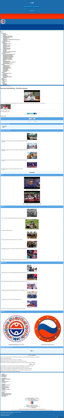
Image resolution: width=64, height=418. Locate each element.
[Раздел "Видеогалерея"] (62, 175)
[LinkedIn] (36, 113)
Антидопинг (5, 49)
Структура (4, 44)
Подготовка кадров (6, 37)
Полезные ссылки (6, 62)
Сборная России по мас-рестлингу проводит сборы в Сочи (11, 299)
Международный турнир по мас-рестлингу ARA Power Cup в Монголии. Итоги (14, 248)
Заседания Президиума (6, 389)
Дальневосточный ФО (6, 65)
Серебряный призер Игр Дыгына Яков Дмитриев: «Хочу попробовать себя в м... (14, 290)
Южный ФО (5, 71)
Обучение (3, 82)
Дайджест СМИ (4, 79)
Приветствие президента (7, 43)
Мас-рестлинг (4, 33)
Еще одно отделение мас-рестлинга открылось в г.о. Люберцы (11, 239)
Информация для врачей (7, 58)
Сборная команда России (7, 73)
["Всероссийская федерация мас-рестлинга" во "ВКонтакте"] (33, 3)
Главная (1, 31)
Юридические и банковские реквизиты (9, 51)
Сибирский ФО (5, 68)
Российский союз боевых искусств (47, 344)
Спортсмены (5, 77)
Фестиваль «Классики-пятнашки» (6, 230)
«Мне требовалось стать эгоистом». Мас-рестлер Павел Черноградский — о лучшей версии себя (16, 365)
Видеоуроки (5, 84)
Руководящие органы (6, 45)
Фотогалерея (4, 375)
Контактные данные (6, 52)
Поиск (35, 121)
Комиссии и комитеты (6, 46)
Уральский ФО (5, 69)
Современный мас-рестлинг (6, 393)
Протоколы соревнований (7, 76)
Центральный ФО (6, 70)
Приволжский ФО (6, 66)
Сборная (3, 72)
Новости (3, 78)
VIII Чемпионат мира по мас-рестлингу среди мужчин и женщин (12, 168)
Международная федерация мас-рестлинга (16, 344)
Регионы (3, 64)
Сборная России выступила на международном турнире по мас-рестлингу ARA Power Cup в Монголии (17, 362)
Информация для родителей (8, 59)
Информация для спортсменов (8, 56)
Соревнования (4, 74)
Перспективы (5, 38)
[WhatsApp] (29, 113)
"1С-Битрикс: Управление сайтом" (15, 412)
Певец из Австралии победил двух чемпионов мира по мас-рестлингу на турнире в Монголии (16, 368)
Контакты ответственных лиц (8, 63)
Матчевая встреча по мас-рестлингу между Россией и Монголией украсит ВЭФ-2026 (14, 367)
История (4, 35)
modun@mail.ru (33, 407)
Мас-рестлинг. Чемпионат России (32, 189)
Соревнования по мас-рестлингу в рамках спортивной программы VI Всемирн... (14, 140)
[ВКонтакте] (28, 113)
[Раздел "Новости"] (62, 207)
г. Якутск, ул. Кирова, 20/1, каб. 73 (32, 405)
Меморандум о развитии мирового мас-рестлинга (11, 39)
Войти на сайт (32, 10)
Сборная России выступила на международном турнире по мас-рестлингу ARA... (15, 259)
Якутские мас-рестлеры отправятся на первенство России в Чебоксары (13, 308)
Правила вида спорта (6, 41)
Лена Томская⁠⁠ (8, 414)
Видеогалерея (4, 376)
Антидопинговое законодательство (9, 54)
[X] (34, 113)
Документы (5, 47)
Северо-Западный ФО (6, 67)
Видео (4, 60)
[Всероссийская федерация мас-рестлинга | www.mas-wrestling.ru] (32, 404)
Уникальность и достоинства (8, 36)
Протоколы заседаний (6, 48)
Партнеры (4, 50)
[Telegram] (31, 113)
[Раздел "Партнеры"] (62, 312)
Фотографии (4, 126)
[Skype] (33, 113)
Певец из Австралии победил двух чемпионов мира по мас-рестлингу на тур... (14, 281)
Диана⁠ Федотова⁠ (6, 415)
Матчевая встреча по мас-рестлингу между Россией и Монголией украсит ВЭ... (14, 272)
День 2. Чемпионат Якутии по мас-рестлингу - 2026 (32, 203)
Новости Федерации (32, 355)
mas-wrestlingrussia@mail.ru (33, 400)
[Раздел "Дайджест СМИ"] (62, 263)
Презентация (5, 40)
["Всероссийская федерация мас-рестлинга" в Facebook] (31, 3)
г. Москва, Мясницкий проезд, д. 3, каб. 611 (32, 398)
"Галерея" (8, 123)
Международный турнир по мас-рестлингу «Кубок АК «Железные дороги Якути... (15, 149)
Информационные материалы (8, 55)
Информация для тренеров (7, 57)
